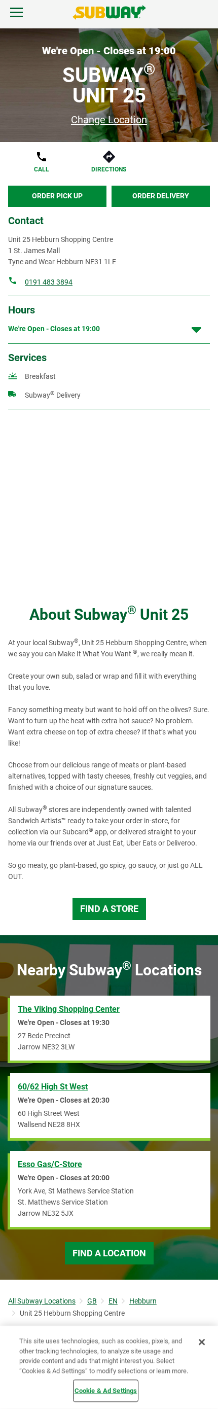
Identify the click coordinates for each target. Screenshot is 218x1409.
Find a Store (109, 908)
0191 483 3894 (48, 282)
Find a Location (109, 1253)
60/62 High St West (53, 1086)
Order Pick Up (57, 196)
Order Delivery (160, 196)
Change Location (109, 120)
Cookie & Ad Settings (106, 1390)
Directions (108, 169)
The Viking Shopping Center (69, 1009)
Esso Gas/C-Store (50, 1164)
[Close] (202, 1342)
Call (41, 169)
